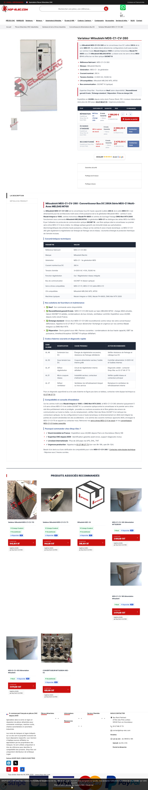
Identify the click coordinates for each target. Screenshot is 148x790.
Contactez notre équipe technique (122, 449)
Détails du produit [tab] (19, 201)
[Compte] (133, 13)
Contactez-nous (133, 130)
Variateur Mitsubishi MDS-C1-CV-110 (21, 522)
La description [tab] (17, 196)
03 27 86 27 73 (49, 394)
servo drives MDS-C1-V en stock (103, 421)
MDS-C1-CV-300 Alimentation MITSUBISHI (123, 523)
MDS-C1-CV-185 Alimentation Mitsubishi (122, 597)
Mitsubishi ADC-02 (84, 522)
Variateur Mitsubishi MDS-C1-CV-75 (55, 522)
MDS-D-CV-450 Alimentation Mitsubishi (18, 671)
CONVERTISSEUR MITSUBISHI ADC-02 (56, 671)
